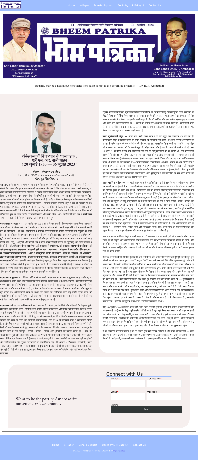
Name (114, 378)
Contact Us (155, 5)
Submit (115, 405)
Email (114, 392)
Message (152, 392)
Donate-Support (103, 5)
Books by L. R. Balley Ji (131, 5)
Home (71, 5)
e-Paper (84, 5)
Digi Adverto (119, 450)
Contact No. (154, 378)
